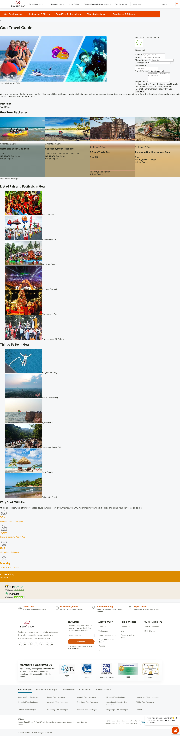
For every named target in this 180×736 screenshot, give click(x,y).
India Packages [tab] (25, 689)
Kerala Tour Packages (56, 697)
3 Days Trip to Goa (100, 152)
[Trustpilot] (20, 644)
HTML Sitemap (150, 631)
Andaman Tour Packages (87, 709)
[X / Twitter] (41, 644)
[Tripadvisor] (25, 644)
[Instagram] (31, 644)
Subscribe (81, 642)
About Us (102, 626)
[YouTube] (52, 644)
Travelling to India (36, 4)
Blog (100, 650)
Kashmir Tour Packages (86, 697)
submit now (140, 91)
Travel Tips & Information (67, 14)
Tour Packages (121, 4)
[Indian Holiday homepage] (27, 625)
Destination (141, 62)
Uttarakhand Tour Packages (147, 697)
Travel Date (141, 65)
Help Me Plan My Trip (10, 83)
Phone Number (142, 60)
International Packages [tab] (47, 689)
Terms (90, 646)
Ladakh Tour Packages (27, 709)
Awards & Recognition (107, 635)
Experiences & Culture (123, 14)
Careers (101, 646)
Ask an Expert (6, 158)
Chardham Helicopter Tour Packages (116, 703)
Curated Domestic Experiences (96, 4)
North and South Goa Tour (14, 148)
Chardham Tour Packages (87, 702)
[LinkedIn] (47, 644)
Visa (122, 631)
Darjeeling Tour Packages (57, 709)
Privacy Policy (156, 84)
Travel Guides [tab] (68, 689)
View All (139, 709)
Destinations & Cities (38, 14)
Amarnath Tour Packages (57, 702)
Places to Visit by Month (128, 636)
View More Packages (9, 178)
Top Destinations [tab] (103, 689)
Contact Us (125, 626)
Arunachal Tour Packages (28, 702)
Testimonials (103, 631)
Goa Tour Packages (13, 14)
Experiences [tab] (85, 689)
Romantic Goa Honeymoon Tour (152, 152)
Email (138, 57)
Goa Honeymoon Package (59, 148)
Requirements (141, 81)
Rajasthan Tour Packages (28, 697)
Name (138, 54)
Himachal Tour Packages (116, 697)
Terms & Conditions (151, 626)
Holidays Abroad (55, 4)
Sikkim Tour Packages (145, 702)
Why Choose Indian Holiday (106, 640)
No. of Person (142, 71)
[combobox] (142, 4)
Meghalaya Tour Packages (117, 709)
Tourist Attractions (96, 14)
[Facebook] (36, 644)
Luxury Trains (73, 4)
